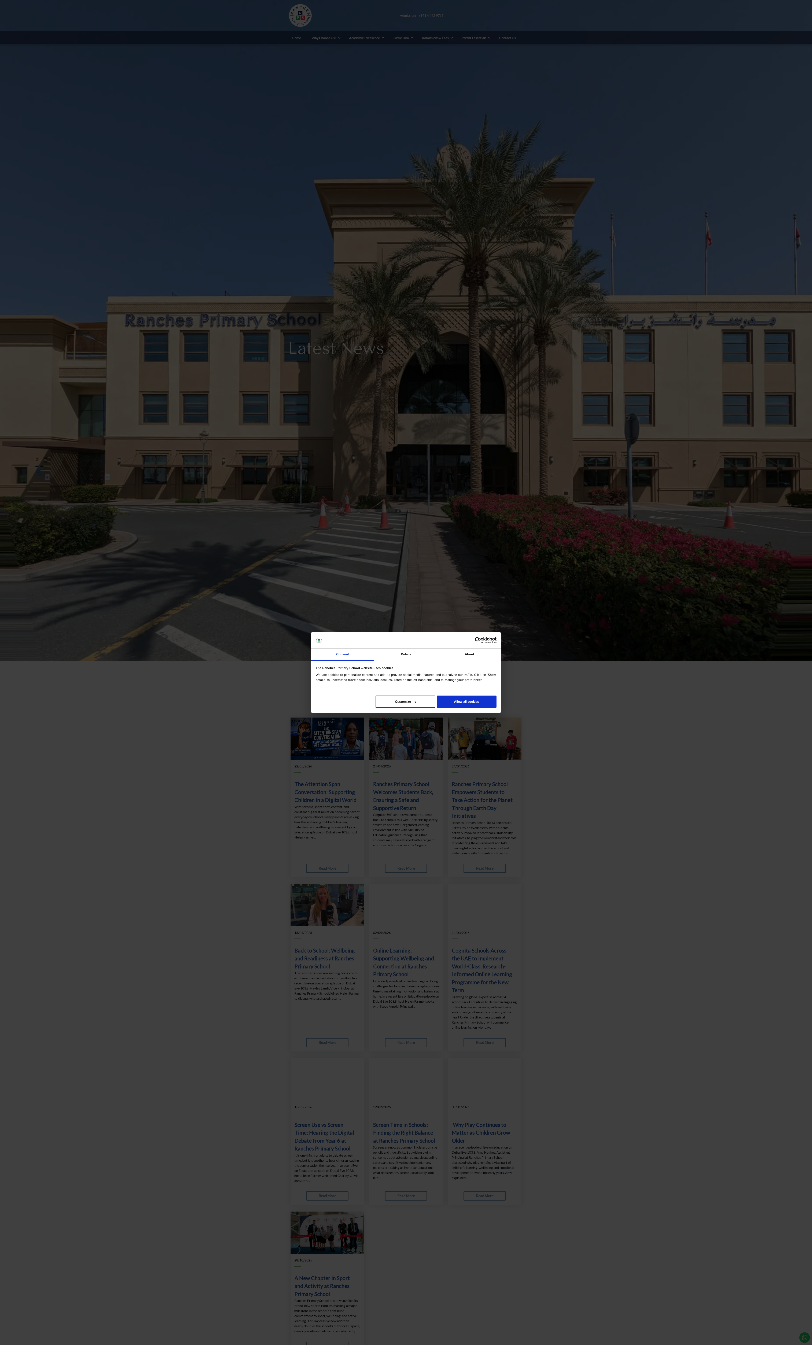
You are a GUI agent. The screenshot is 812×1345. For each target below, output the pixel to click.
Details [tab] (406, 654)
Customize (403, 701)
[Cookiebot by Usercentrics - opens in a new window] (478, 640)
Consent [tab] (342, 654)
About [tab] (469, 654)
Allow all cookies (466, 701)
